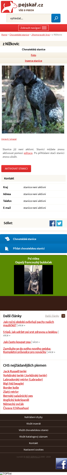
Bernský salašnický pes (18, 396)
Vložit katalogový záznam (33, 436)
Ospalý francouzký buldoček (33, 262)
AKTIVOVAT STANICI (16, 168)
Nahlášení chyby (33, 417)
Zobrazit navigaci (30, 28)
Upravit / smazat (9, 139)
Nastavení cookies (34, 449)
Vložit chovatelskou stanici (33, 430)
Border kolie (11, 387)
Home (4, 34)
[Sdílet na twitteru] (59, 223)
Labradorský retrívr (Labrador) (23, 379)
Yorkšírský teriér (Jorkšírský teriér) (25, 375)
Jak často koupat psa (17, 342)
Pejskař (23, 7)
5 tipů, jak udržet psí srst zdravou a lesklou (30, 332)
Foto (33, 55)
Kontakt (33, 443)
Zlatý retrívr (11, 392)
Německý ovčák (13, 404)
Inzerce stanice (33, 60)
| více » (20, 325)
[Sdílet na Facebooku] (52, 223)
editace (28, 153)
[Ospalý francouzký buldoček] (33, 293)
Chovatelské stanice (24, 239)
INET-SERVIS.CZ (33, 456)
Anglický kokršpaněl (16, 400)
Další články (52, 316)
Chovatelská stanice (33, 49)
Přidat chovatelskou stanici (29, 248)
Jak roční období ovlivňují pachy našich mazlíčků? (28, 323)
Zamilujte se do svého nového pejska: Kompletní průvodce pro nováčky (27, 350)
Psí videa (33, 258)
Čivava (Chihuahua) (16, 408)
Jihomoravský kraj (40, 34)
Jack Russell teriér (15, 371)
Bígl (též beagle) (13, 383)
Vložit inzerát (33, 423)
